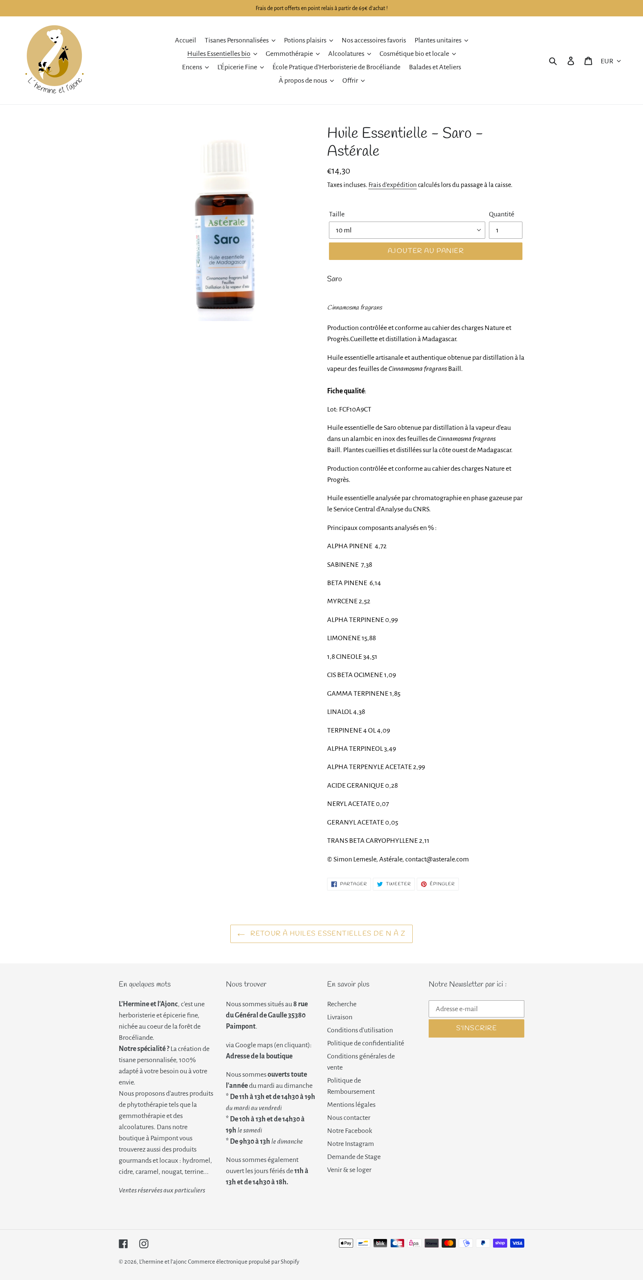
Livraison (339, 1017)
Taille (337, 214)
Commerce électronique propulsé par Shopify (243, 1261)
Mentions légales (351, 1104)
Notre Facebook (349, 1130)
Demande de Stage (354, 1156)
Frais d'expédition (392, 184)
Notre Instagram (350, 1143)
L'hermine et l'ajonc (163, 1261)
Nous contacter (348, 1117)
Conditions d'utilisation (360, 1030)
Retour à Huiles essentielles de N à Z (327, 933)
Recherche (341, 1004)
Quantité (501, 214)
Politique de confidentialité (365, 1043)
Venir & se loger (349, 1169)
